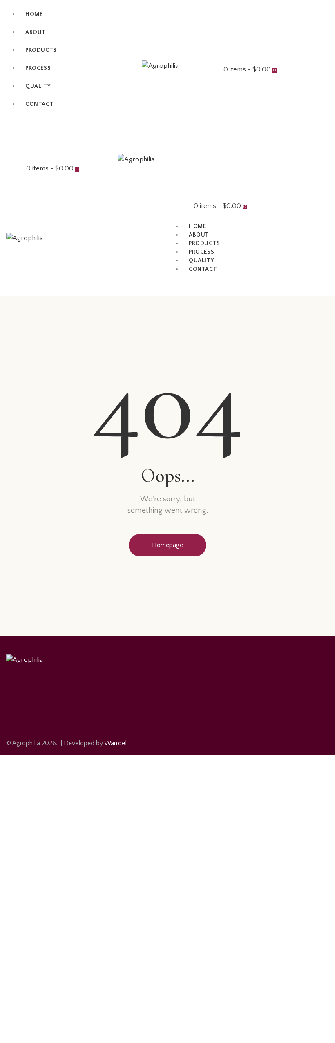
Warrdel (115, 743)
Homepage (167, 545)
